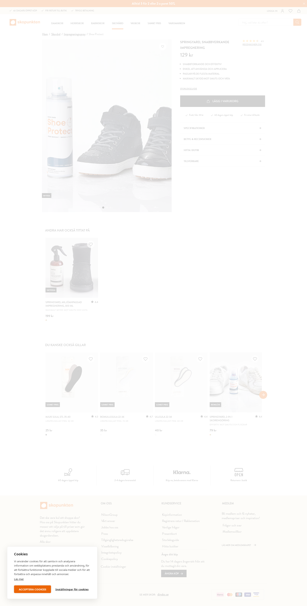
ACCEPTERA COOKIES (32, 589)
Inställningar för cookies (71, 589)
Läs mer (19, 579)
